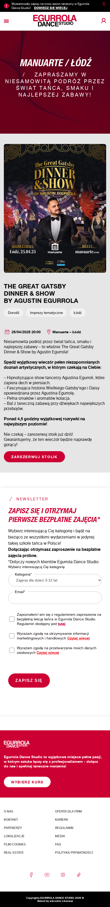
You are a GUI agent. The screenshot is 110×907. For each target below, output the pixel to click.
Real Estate (14, 852)
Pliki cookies (15, 844)
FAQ (58, 844)
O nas (8, 811)
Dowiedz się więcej (51, 8)
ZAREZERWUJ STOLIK (34, 457)
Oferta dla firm (68, 811)
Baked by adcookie (49, 900)
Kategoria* (23, 574)
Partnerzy (13, 828)
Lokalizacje (14, 836)
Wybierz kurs (27, 782)
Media (60, 836)
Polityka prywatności (74, 852)
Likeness (67, 900)
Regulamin (64, 828)
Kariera (61, 820)
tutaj (61, 623)
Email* (20, 591)
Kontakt (11, 820)
